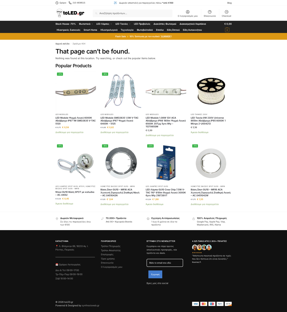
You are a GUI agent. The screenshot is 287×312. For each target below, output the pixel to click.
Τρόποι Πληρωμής (111, 246)
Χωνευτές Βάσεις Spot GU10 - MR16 (75, 187)
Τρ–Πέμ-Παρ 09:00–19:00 (68, 274)
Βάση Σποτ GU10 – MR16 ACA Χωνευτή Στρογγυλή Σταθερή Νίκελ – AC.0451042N (120, 192)
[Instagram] (154, 288)
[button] (228, 27)
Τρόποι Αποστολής (111, 250)
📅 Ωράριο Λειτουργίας (68, 264)
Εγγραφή (155, 274)
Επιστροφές (107, 254)
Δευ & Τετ (60, 270)
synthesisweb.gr (90, 305)
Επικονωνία (107, 262)
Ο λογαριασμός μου (188, 16)
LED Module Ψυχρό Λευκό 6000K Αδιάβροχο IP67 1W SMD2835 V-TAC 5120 (75, 120)
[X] (165, 288)
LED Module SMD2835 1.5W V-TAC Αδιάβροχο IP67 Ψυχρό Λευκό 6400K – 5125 (119, 120)
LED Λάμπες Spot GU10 (66, 186)
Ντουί (82, 186)
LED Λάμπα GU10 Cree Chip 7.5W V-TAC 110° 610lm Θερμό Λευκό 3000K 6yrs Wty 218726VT (166, 192)
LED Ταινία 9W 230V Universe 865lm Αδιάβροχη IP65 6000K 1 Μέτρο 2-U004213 (208, 120)
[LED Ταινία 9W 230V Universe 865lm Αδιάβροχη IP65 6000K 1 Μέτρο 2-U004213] (211, 91)
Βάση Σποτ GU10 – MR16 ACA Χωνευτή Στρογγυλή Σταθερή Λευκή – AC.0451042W (211, 192)
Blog (229, 3)
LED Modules (61, 114)
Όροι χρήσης (108, 258)
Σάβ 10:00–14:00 (64, 278)
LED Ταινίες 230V (199, 114)
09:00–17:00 (72, 270)
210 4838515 (79, 3)
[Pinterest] (176, 288)
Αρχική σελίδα (62, 43)
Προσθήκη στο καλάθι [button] (75, 137)
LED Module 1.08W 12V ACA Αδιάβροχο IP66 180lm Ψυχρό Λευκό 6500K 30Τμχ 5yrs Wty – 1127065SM (166, 122)
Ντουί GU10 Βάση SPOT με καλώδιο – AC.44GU (74, 193)
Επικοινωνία (210, 16)
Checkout (226, 16)
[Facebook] (148, 288)
